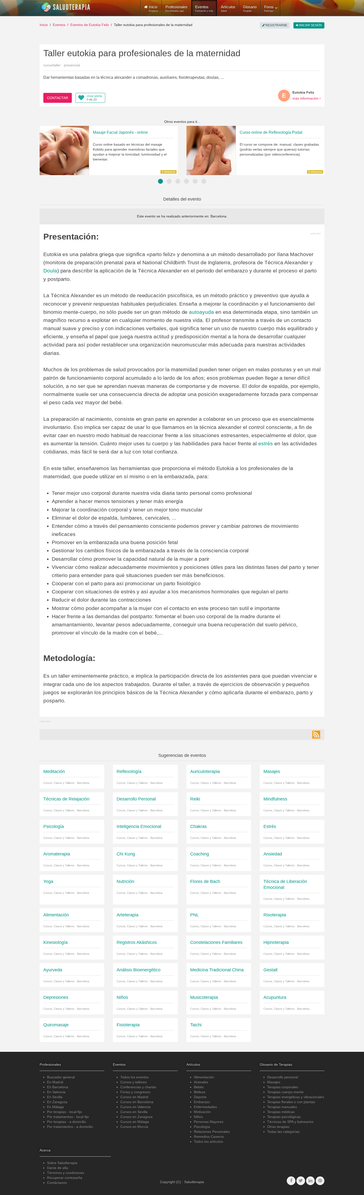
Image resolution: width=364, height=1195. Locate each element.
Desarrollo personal (282, 1077)
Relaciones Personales (212, 1132)
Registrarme (276, 25)
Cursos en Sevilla (134, 1112)
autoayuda (201, 312)
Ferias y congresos (135, 1092)
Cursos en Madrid (134, 1097)
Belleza (199, 1092)
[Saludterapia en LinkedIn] (310, 1180)
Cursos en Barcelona (136, 1102)
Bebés (199, 1087)
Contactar (57, 98)
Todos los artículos (208, 1141)
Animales (201, 1082)
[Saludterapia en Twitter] (300, 1180)
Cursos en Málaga (134, 1122)
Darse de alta (57, 1168)
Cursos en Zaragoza (136, 1117)
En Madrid (55, 1082)
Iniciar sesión (310, 25)
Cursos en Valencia (135, 1107)
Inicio (44, 25)
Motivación (202, 1112)
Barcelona (218, 216)
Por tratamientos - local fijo (68, 1117)
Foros (269, 8)
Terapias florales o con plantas (291, 1102)
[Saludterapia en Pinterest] (320, 1180)
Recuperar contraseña (64, 1178)
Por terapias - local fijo (64, 1112)
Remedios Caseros (209, 1137)
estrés (265, 443)
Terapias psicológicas (284, 1117)
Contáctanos (57, 1183)
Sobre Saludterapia (62, 1163)
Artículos (228, 8)
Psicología (202, 1127)
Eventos (204, 8)
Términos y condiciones (65, 1173)
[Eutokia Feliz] (284, 95)
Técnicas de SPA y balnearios (290, 1122)
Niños (198, 1117)
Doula (50, 270)
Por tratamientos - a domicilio (70, 1127)
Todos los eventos (134, 1077)
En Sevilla (54, 1097)
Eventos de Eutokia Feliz (89, 25)
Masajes (273, 1082)
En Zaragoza (57, 1102)
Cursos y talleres (133, 1082)
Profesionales (176, 8)
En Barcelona (57, 1087)
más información (305, 98)
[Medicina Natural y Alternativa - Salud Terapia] (66, 7)
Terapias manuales (282, 1107)
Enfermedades (205, 1107)
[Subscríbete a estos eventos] (316, 735)
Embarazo (202, 1102)
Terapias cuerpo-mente (285, 1092)
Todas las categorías (283, 1132)
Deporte (200, 1097)
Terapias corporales (282, 1087)
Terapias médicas (281, 1112)
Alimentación (204, 1077)
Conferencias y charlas (138, 1087)
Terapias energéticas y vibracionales (295, 1097)
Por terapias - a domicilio (66, 1122)
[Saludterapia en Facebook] (291, 1180)
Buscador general (61, 1077)
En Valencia (56, 1092)
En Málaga (55, 1107)
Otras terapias (278, 1127)
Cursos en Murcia (134, 1127)
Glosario (250, 8)
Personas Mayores (208, 1122)
